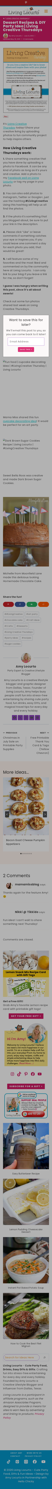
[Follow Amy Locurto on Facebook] (14, 717)
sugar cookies (12, 643)
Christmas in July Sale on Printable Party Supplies (13, 741)
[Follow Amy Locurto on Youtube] (31, 717)
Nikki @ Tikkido (26, 912)
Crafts (8, 626)
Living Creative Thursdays (18, 632)
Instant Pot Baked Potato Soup (26, 1288)
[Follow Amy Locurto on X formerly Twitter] (20, 717)
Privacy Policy (33, 1456)
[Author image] (5, 35)
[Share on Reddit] (43, 604)
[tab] (21, 853)
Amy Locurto (16, 36)
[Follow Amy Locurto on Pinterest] (37, 717)
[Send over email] (32, 604)
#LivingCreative (13, 614)
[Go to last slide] (7, 814)
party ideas (11, 637)
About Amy (16, 1453)
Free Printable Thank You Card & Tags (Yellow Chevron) (39, 743)
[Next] (45, 814)
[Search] (44, 1357)
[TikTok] (8, 1461)
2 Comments (28, 39)
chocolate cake (13, 620)
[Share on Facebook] (20, 604)
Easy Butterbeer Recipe (26, 1173)
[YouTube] (43, 1461)
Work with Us (34, 1453)
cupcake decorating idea (19, 421)
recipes (26, 637)
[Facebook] (34, 1461)
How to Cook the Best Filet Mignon (26, 1344)
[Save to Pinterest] (8, 604)
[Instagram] (26, 1461)
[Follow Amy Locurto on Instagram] (26, 717)
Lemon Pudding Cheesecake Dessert (26, 1230)
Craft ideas (33, 620)
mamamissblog (27, 884)
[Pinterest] (17, 1461)
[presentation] (26, 806)
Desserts (22, 626)
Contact (15, 1456)
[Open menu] (46, 11)
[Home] (4, 18)
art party (32, 614)
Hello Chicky (26, 1481)
